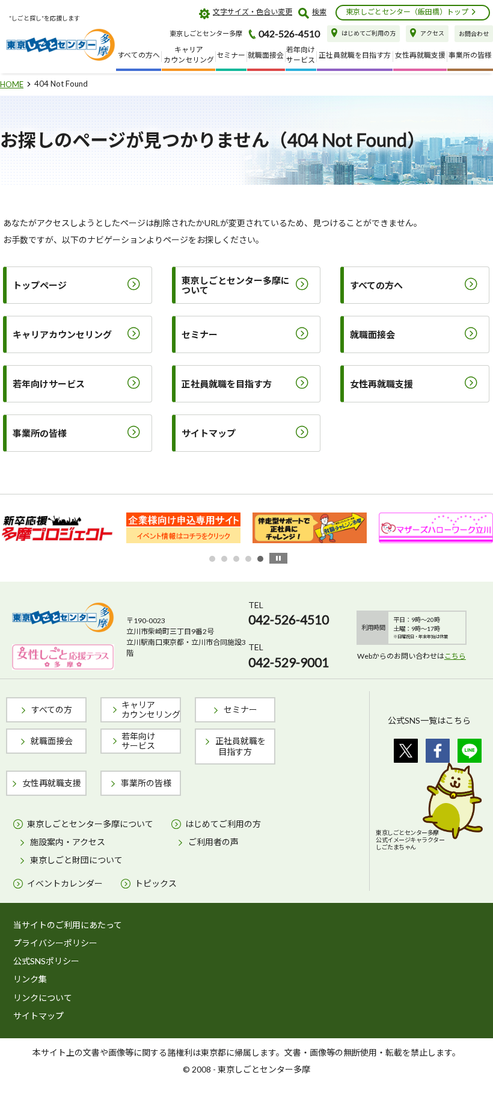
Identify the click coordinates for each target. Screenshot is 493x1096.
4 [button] (248, 559)
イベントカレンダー (65, 883)
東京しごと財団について (76, 860)
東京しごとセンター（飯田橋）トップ (407, 11)
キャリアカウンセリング (150, 709)
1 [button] (212, 559)
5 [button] (260, 559)
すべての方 (51, 709)
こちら (455, 655)
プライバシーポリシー (55, 943)
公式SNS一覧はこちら (429, 720)
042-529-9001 (288, 662)
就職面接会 (52, 741)
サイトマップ (38, 1016)
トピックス (156, 883)
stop (278, 558)
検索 (319, 11)
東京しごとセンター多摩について (90, 824)
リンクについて (42, 998)
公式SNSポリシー (46, 961)
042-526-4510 (288, 619)
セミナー (240, 709)
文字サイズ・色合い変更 (252, 11)
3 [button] (236, 559)
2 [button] (224, 559)
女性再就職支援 (51, 783)
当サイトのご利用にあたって (67, 925)
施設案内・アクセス (67, 842)
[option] (80, 528)
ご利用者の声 (213, 842)
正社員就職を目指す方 (240, 746)
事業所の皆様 (146, 783)
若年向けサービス (138, 741)
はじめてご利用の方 (223, 824)
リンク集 (30, 979)
